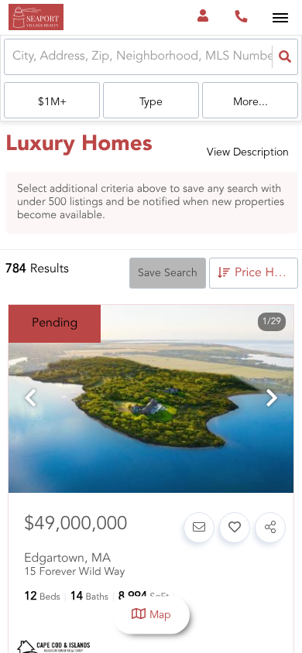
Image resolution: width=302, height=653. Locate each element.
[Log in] (202, 17)
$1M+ (52, 102)
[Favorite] (234, 527)
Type (151, 102)
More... (250, 102)
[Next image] (271, 400)
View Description (248, 152)
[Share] (270, 527)
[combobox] (13, 57)
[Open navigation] (280, 18)
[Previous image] (30, 400)
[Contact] (199, 527)
